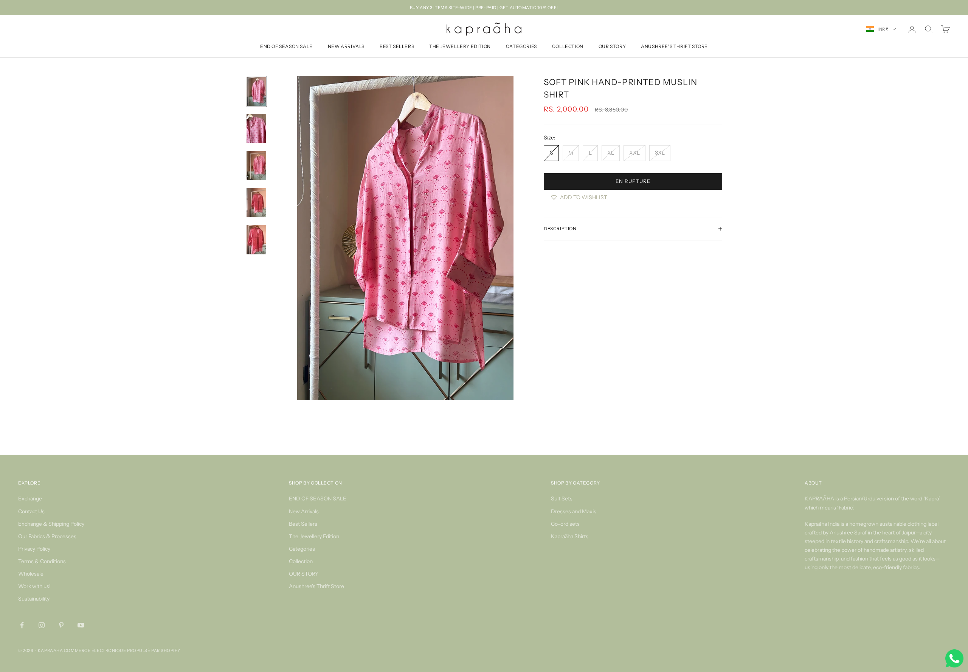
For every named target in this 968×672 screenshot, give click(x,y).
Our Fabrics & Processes (47, 536)
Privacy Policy (34, 548)
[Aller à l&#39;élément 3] (256, 165)
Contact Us (31, 511)
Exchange (30, 498)
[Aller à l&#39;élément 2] (256, 128)
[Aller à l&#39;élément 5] (256, 239)
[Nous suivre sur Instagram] (41, 625)
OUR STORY (612, 47)
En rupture (633, 181)
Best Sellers (397, 47)
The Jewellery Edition (460, 47)
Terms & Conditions (42, 561)
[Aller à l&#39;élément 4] (256, 202)
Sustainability (34, 598)
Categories (521, 47)
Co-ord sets (565, 523)
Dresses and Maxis (573, 511)
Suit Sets (561, 498)
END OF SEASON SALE (286, 47)
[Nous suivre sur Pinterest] (61, 625)
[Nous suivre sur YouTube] (81, 625)
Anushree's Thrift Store (674, 47)
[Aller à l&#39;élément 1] (256, 91)
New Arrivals (346, 47)
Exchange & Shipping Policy (51, 523)
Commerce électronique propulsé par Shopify (122, 650)
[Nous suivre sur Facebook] (22, 625)
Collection (567, 47)
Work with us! (34, 586)
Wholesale (30, 573)
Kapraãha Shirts (569, 536)
